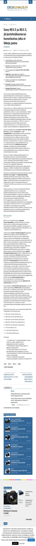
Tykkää (13, 405)
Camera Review (15, 461)
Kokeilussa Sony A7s (17, 455)
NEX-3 (9, 364)
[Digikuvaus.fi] (18, 10)
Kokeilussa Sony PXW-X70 (19, 470)
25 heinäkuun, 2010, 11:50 (23, 405)
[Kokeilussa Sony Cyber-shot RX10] (7, 437)
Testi (12, 468)
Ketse (12, 391)
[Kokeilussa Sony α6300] (7, 462)
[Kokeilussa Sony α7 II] (7, 421)
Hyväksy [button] (31, 540)
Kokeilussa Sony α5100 (18, 429)
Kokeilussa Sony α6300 (18, 462)
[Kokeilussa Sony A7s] (7, 454)
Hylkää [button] (15, 543)
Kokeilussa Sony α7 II (17, 421)
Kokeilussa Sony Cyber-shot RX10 (19, 438)
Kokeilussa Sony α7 (17, 447)
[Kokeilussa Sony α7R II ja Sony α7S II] (21, 501)
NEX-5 (14, 364)
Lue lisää (21, 543)
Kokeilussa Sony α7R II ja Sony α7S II (28, 503)
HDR (5, 364)
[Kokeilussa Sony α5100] (7, 429)
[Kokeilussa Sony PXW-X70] (7, 470)
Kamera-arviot (7, 488)
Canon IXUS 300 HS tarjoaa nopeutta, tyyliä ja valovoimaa (11, 377)
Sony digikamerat (16, 419)
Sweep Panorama (8, 367)
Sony (19, 364)
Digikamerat (7, 47)
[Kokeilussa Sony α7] (7, 446)
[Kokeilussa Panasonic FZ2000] (10, 498)
